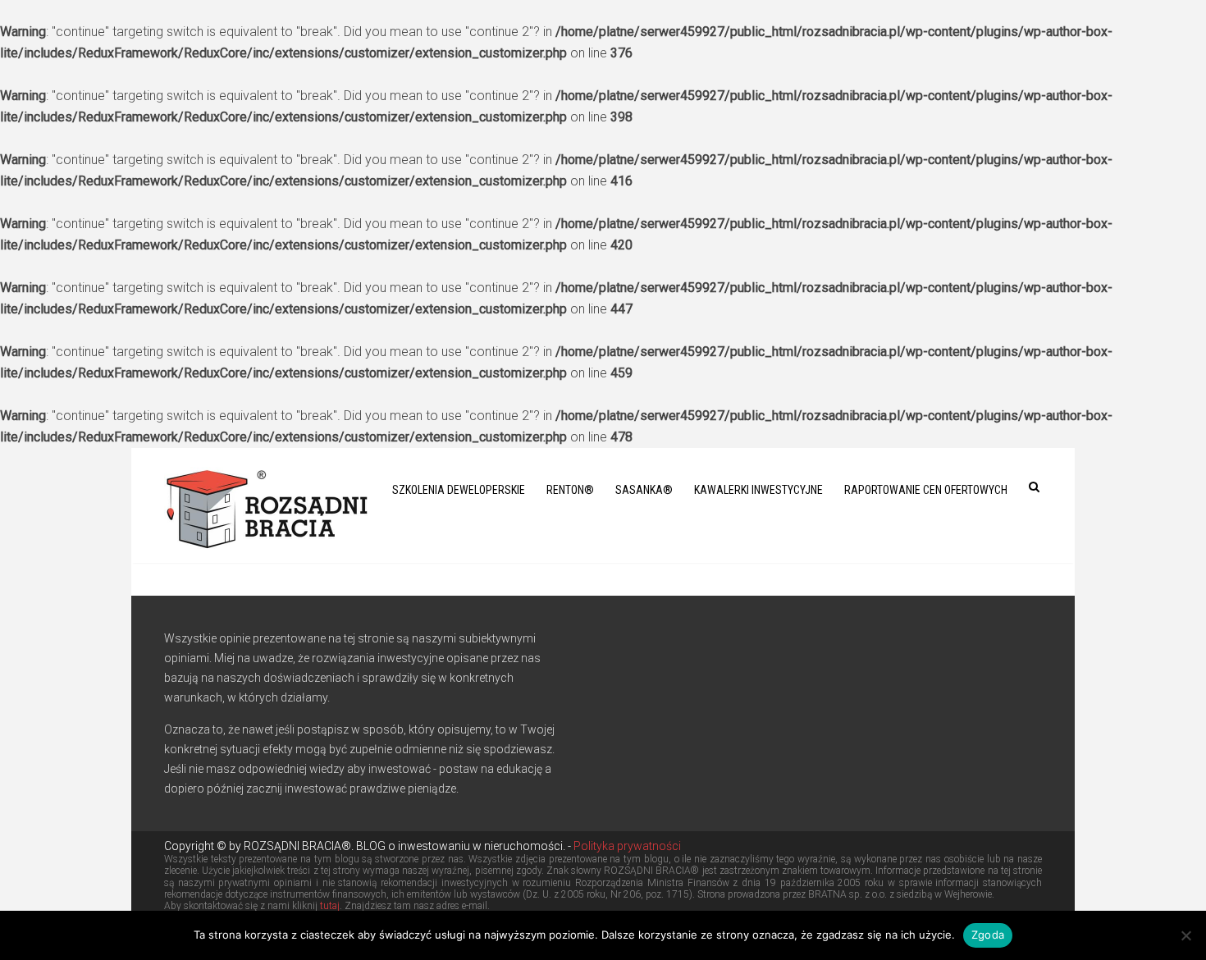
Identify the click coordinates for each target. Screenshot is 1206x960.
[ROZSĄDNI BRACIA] (267, 506)
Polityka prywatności (626, 846)
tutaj (330, 906)
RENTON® (570, 489)
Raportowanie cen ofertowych (925, 489)
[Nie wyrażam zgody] (1185, 935)
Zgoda (987, 934)
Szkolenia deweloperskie (458, 489)
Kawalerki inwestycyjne (758, 489)
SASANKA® (644, 489)
